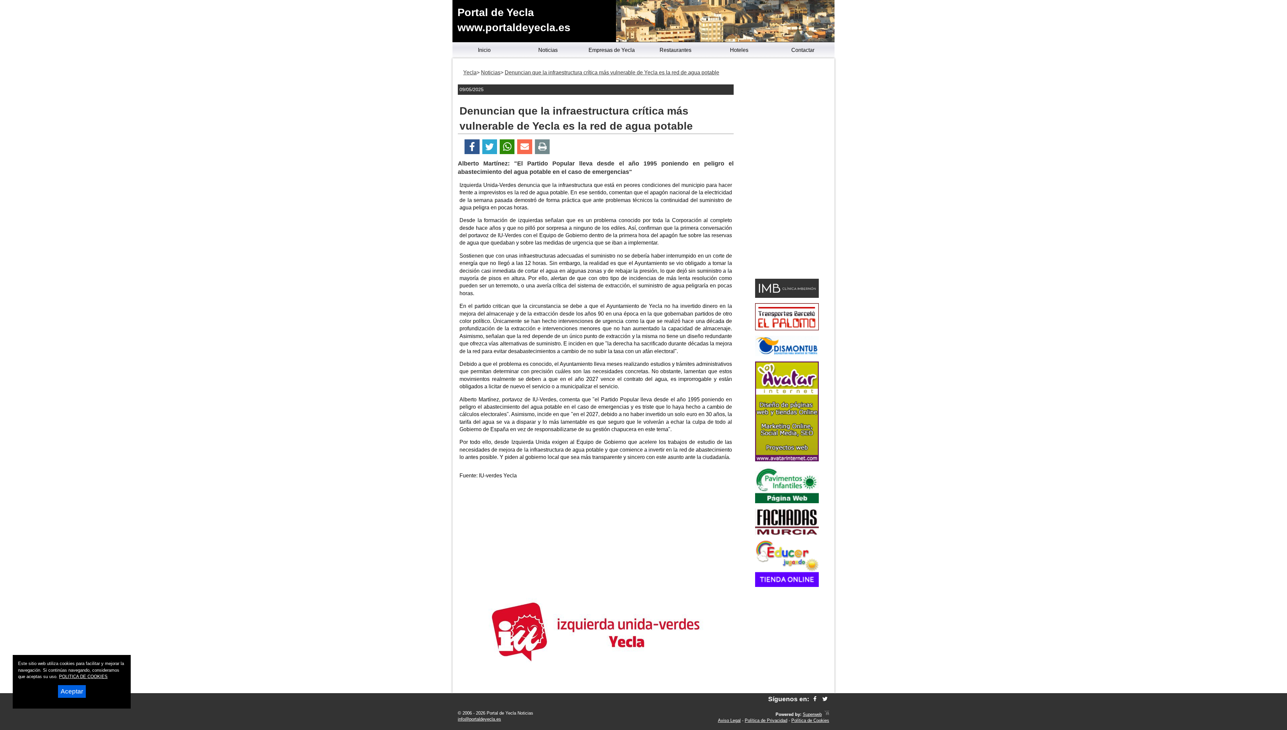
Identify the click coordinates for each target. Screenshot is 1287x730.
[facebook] (815, 699)
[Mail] (524, 146)
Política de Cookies (810, 720)
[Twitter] (489, 146)
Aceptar (72, 691)
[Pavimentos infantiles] (787, 501)
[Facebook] (472, 146)
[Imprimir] (542, 146)
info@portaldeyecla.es (479, 719)
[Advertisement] (596, 532)
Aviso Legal (729, 720)
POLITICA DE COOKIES (83, 676)
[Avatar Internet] (787, 459)
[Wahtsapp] (507, 146)
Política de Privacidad (766, 720)
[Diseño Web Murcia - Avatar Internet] (826, 714)
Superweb (812, 714)
